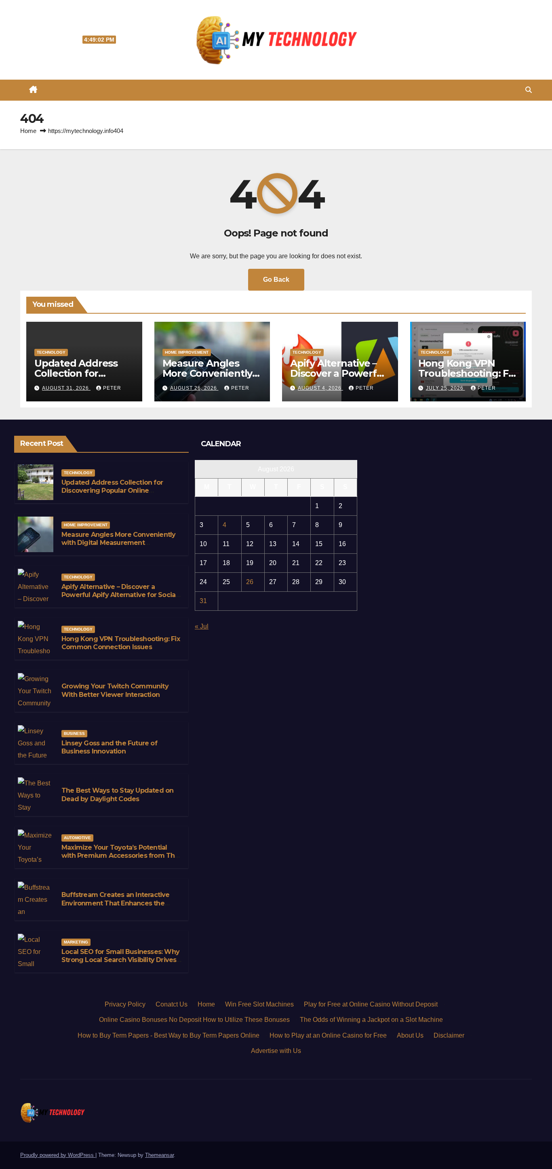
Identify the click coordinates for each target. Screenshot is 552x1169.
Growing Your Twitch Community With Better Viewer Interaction (115, 690)
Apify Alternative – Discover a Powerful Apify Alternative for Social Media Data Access (119, 595)
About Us (410, 1035)
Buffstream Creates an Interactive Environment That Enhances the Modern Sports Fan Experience (115, 903)
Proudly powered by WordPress (57, 1155)
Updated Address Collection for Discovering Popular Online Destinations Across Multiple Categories (112, 495)
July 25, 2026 (445, 388)
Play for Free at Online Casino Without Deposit (371, 1004)
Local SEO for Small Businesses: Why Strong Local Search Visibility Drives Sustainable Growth (120, 960)
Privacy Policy (125, 1004)
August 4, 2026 (320, 388)
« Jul (202, 626)
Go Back (276, 279)
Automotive (77, 838)
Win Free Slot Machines (259, 1004)
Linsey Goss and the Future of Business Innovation (109, 747)
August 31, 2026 (66, 388)
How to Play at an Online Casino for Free (328, 1035)
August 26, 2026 (194, 388)
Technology (51, 352)
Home (28, 130)
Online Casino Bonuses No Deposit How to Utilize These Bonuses (194, 1019)
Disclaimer (449, 1035)
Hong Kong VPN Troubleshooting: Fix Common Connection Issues (120, 643)
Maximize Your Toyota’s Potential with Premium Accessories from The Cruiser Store (120, 856)
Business (74, 733)
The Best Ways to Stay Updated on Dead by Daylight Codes (117, 795)
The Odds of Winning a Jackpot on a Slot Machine (371, 1019)
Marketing (76, 942)
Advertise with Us (276, 1050)
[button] (528, 90)
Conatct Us (172, 1004)
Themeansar (159, 1155)
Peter (112, 388)
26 (249, 581)
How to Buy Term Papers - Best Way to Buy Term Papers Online (168, 1035)
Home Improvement (187, 352)
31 (203, 600)
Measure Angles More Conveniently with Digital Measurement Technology (118, 543)
